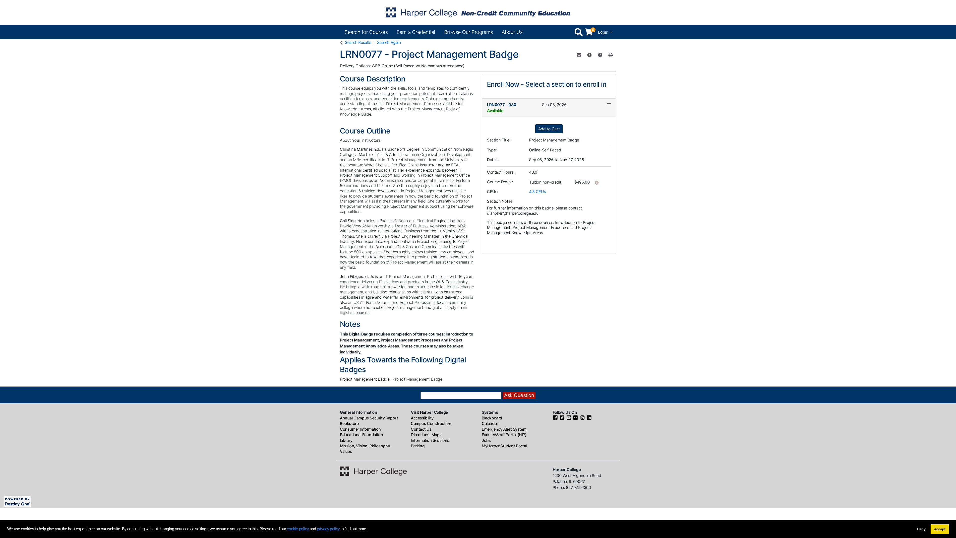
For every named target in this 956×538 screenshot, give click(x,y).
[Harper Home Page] (373, 470)
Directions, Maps (426, 434)
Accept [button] (940, 529)
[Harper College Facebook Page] (555, 417)
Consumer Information (360, 429)
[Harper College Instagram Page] (582, 417)
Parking (417, 445)
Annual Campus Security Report (369, 417)
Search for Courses (366, 32)
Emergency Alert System (504, 429)
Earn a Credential (416, 32)
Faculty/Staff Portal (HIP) (504, 434)
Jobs (486, 440)
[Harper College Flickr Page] (575, 417)
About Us (512, 32)
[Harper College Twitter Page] (562, 417)
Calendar (490, 423)
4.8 (537, 191)
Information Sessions (430, 440)
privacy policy (328, 529)
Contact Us (421, 429)
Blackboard (492, 417)
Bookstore (349, 423)
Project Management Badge (365, 379)
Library (346, 440)
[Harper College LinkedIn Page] (589, 417)
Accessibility (422, 417)
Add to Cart (549, 128)
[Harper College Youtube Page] (569, 417)
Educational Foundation (361, 434)
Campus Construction (431, 423)
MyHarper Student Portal (504, 445)
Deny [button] (921, 529)
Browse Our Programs (468, 32)
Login (603, 32)
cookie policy (298, 529)
